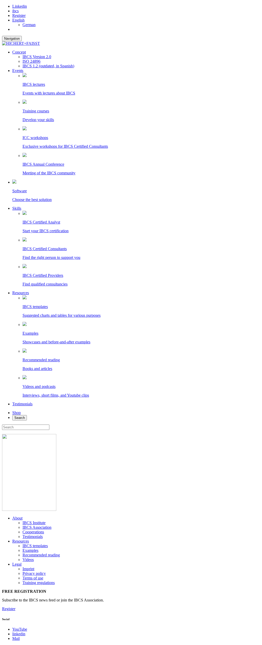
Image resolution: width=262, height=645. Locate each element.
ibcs (15, 11)
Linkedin (19, 6)
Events (17, 70)
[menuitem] (18, 20)
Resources (20, 293)
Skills (16, 208)
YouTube (19, 629)
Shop (16, 412)
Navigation (12, 38)
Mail (16, 638)
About (17, 518)
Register (19, 15)
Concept (19, 52)
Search (19, 418)
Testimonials (22, 404)
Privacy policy (34, 573)
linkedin (18, 634)
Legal (16, 564)
